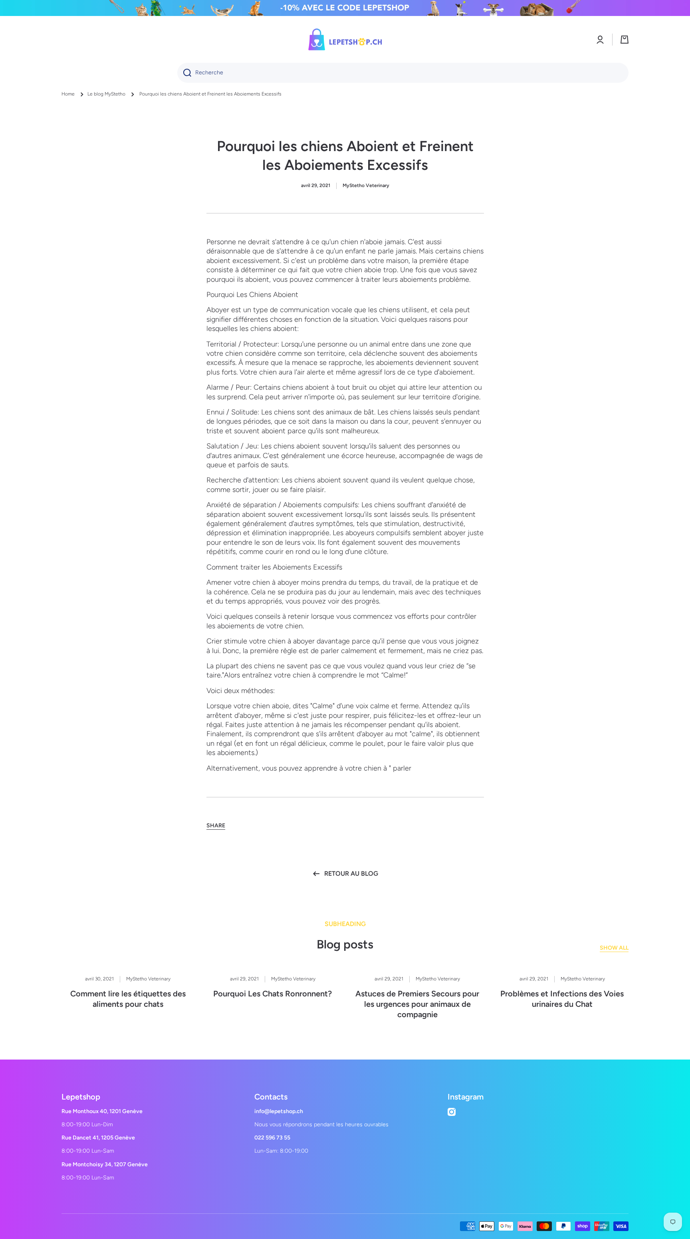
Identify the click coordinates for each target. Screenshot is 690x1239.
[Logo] (345, 39)
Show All (614, 947)
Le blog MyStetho (106, 94)
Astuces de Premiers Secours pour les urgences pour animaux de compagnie (417, 1004)
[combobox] (403, 73)
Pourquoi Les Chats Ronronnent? (272, 993)
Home (68, 94)
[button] (625, 40)
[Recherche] (184, 73)
